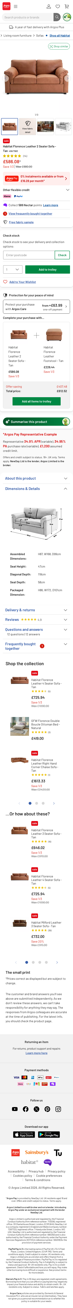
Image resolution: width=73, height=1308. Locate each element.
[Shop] (15, 6)
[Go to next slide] (67, 78)
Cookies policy (22, 1175)
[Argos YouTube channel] (14, 1109)
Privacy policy (56, 1171)
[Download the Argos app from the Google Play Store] (49, 1137)
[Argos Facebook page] (25, 1109)
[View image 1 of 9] (9, 126)
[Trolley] (66, 6)
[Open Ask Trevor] (67, 17)
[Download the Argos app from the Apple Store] (24, 1137)
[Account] (48, 6)
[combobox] (28, 17)
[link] (36, 212)
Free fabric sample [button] (21, 222)
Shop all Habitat (60, 35)
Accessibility (16, 1171)
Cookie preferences (49, 1175)
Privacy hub (36, 1171)
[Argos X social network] (36, 1109)
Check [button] (62, 255)
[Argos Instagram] (58, 1109)
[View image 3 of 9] (45, 126)
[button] (59, 46)
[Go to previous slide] (5, 78)
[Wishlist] (57, 6)
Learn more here (37, 1053)
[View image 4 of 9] (63, 126)
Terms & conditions (37, 1180)
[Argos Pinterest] (47, 1109)
